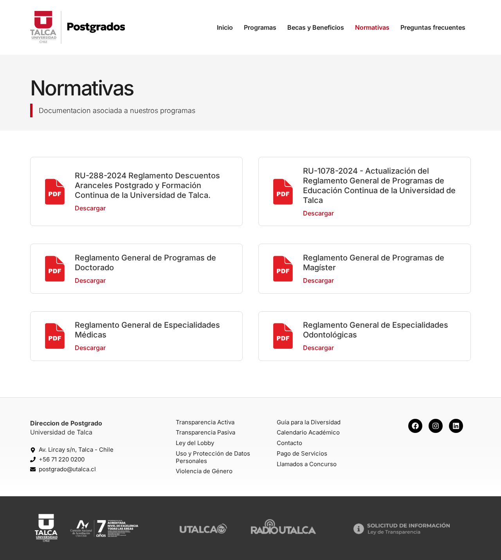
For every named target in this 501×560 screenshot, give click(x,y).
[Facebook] (415, 426)
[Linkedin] (456, 426)
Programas (260, 27)
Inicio (225, 27)
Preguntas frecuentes (432, 27)
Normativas (372, 27)
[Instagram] (436, 426)
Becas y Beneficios (315, 27)
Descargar (90, 208)
